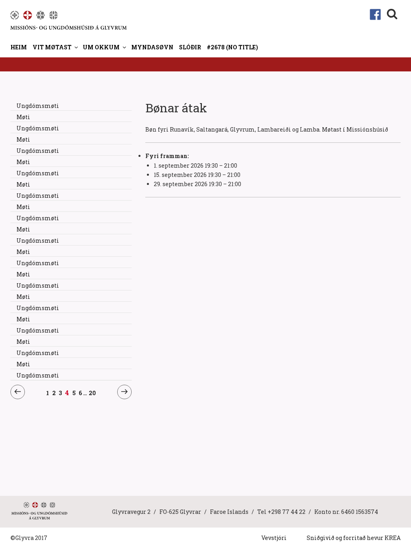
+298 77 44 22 (286, 512)
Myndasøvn (152, 47)
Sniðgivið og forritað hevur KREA (354, 538)
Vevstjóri (274, 538)
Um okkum (101, 47)
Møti (23, 117)
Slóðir (190, 47)
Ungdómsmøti (37, 106)
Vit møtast (52, 47)
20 (92, 393)
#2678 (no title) (232, 47)
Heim (18, 47)
